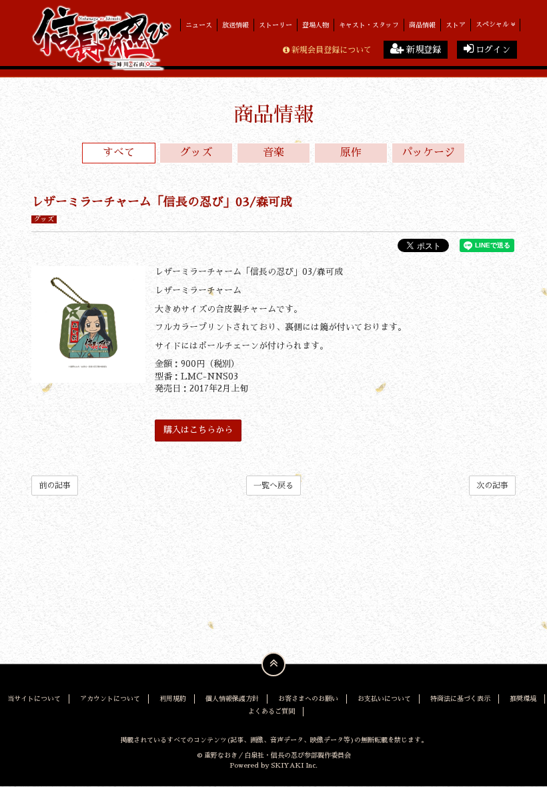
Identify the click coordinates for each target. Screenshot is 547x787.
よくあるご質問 (271, 711)
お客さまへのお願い (308, 699)
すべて (119, 152)
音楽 (273, 152)
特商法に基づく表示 (460, 699)
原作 (351, 152)
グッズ (196, 152)
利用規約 (172, 699)
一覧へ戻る (273, 486)
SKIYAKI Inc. (294, 765)
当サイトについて (34, 699)
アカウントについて (110, 699)
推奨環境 (523, 699)
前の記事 (55, 486)
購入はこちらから (198, 430)
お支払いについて (384, 699)
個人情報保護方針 (232, 699)
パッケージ (428, 152)
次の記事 (492, 486)
